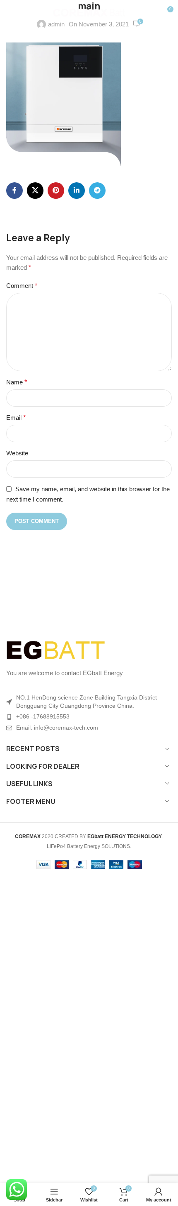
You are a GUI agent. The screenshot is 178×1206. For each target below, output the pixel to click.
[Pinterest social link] (56, 190)
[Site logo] (89, 11)
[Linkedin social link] (76, 190)
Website (17, 453)
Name (16, 382)
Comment (21, 285)
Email (16, 417)
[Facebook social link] (14, 190)
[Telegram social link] (97, 190)
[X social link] (35, 190)
